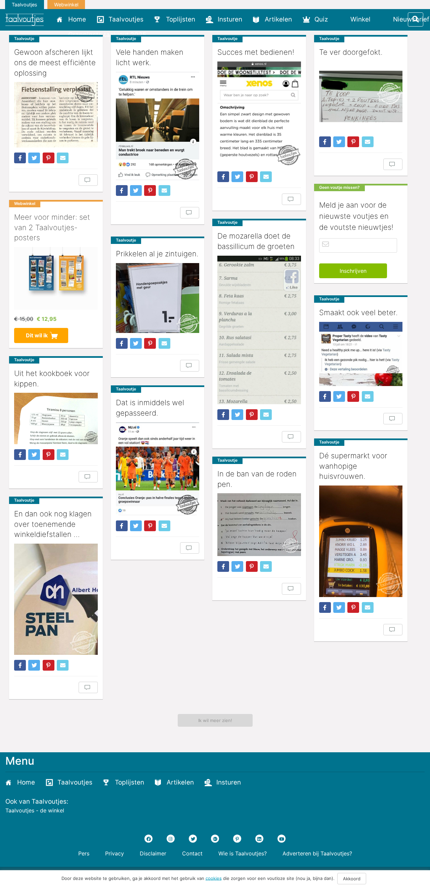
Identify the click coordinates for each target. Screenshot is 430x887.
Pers (83, 853)
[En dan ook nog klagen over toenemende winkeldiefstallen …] (56, 599)
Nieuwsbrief (411, 19)
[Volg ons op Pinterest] (237, 839)
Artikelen (278, 19)
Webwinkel (66, 4)
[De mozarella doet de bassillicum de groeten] (259, 330)
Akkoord (351, 878)
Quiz (321, 19)
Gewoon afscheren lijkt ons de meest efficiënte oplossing (55, 62)
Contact (192, 853)
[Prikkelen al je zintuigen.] (158, 298)
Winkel (360, 19)
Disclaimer (153, 853)
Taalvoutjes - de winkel (34, 810)
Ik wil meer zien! (215, 720)
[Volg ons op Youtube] (281, 839)
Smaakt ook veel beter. (358, 312)
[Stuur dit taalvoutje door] (63, 158)
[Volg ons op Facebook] (148, 839)
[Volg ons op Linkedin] (259, 839)
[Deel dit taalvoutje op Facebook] (20, 158)
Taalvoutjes (24, 4)
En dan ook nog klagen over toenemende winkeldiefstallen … (53, 524)
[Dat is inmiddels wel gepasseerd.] (158, 468)
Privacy (114, 853)
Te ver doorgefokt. (351, 52)
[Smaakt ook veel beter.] (361, 354)
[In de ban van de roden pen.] (259, 524)
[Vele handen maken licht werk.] (158, 126)
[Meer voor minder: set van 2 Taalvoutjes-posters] (56, 278)
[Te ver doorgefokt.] (361, 96)
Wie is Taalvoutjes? (242, 853)
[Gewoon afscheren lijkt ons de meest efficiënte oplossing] (56, 114)
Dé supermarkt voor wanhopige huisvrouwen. (353, 466)
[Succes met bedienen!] (259, 113)
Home (77, 19)
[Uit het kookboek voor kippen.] (56, 418)
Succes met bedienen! (255, 52)
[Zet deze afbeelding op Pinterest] (48, 158)
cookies (214, 878)
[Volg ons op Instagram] (171, 839)
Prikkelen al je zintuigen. (157, 253)
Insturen (230, 19)
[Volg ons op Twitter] (193, 839)
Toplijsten (180, 19)
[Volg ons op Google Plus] (215, 839)
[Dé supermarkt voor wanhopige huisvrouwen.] (361, 541)
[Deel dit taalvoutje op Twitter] (34, 158)
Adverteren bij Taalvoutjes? (317, 853)
